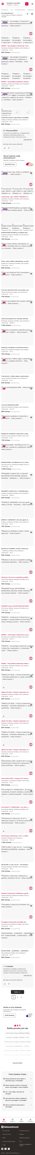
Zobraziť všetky (17, 1063)
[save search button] (32, 14)
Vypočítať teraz (10, 164)
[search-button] (26, 4)
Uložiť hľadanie (9, 1015)
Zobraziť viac (28, 139)
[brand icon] (2, 4)
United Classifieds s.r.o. (14, 1153)
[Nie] (8, 148)
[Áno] (5, 148)
